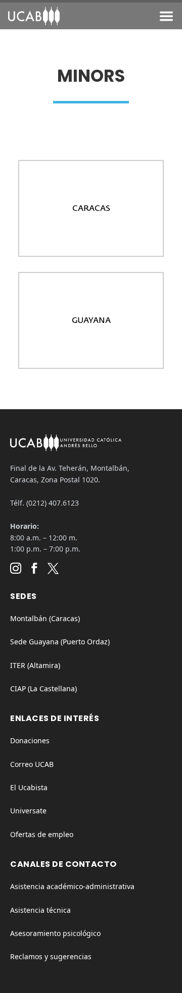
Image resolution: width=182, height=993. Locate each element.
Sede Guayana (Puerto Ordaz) (60, 641)
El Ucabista (29, 787)
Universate (28, 810)
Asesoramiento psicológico (55, 933)
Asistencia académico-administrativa (72, 886)
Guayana (91, 320)
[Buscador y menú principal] (166, 18)
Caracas (91, 208)
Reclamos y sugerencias (51, 956)
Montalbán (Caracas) (45, 618)
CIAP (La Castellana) (43, 688)
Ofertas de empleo (41, 834)
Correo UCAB (32, 764)
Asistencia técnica (40, 910)
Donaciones (30, 740)
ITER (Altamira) (35, 665)
